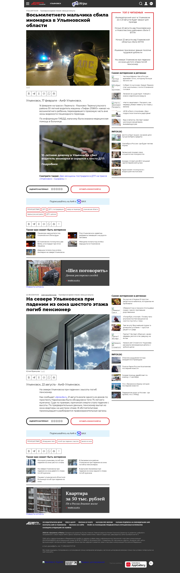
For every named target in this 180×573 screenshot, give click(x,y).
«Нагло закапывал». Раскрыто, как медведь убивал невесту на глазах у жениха (137, 104)
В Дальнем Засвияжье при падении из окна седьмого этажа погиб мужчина (92, 471)
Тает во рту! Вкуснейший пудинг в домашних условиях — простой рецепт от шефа (137, 327)
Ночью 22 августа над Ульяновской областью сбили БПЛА (133, 41)
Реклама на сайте (76, 525)
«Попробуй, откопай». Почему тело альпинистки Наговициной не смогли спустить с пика (137, 319)
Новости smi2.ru (35, 287)
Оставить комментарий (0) (90, 189)
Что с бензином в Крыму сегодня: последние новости (136, 385)
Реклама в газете (85, 522)
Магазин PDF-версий (104, 522)
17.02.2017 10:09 (32, 11)
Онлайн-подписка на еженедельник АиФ (133, 522)
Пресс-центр (70, 522)
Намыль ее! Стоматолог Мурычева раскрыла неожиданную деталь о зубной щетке (137, 345)
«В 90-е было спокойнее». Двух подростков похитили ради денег (137, 112)
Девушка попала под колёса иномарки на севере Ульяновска (51, 251)
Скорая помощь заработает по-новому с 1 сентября (135, 376)
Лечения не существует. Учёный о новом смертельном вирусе (136, 95)
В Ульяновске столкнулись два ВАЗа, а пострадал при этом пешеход (50, 244)
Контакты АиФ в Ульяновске (54, 525)
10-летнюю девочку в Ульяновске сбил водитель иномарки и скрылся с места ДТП (73, 157)
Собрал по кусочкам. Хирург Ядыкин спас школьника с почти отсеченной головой (138, 87)
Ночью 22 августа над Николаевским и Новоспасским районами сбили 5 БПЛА (133, 30)
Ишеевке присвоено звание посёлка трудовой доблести (133, 51)
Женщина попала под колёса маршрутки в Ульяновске (91, 243)
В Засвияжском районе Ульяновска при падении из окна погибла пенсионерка (93, 462)
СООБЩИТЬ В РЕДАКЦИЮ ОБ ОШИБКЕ (57, 528)
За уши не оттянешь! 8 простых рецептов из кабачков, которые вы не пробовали (138, 301)
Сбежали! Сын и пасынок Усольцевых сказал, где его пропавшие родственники (138, 310)
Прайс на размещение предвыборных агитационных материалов (115, 525)
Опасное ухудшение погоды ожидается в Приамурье (133, 359)
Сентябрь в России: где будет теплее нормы (137, 144)
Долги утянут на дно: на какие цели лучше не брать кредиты (137, 136)
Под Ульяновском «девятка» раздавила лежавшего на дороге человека (92, 235)
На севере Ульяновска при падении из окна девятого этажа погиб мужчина (51, 471)
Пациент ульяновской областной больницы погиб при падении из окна (51, 479)
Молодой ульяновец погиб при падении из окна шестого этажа (51, 461)
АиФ (28, 87)
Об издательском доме (52, 522)
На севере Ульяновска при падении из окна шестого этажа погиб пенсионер (132, 62)
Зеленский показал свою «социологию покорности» (133, 153)
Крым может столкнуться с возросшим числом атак (133, 171)
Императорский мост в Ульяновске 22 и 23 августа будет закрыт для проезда (132, 19)
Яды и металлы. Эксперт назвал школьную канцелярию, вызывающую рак (136, 122)
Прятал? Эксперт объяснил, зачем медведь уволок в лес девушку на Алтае (137, 336)
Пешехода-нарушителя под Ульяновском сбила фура (49, 234)
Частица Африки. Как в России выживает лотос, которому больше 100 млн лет (137, 78)
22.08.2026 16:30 (32, 295)
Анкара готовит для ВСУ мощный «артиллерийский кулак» (136, 162)
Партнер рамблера (116, 563)
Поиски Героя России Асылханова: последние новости (136, 367)
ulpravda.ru (61, 397)
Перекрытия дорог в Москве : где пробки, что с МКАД (136, 393)
